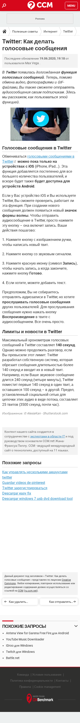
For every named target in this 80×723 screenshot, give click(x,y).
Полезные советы (25, 31)
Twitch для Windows (20, 651)
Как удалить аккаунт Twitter (19, 602)
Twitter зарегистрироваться (24, 488)
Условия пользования (46, 674)
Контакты (62, 680)
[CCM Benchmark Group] (40, 699)
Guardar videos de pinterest (23, 483)
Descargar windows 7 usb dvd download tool (37, 499)
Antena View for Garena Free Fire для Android (37, 633)
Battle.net (13, 658)
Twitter (68, 31)
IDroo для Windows (19, 645)
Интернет (50, 31)
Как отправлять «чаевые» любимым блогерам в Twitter (56, 602)
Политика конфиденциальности (31, 680)
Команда (23, 674)
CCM (20, 590)
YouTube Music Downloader (25, 639)
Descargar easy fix (16, 493)
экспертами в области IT (47, 436)
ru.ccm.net (31, 590)
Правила (25, 686)
